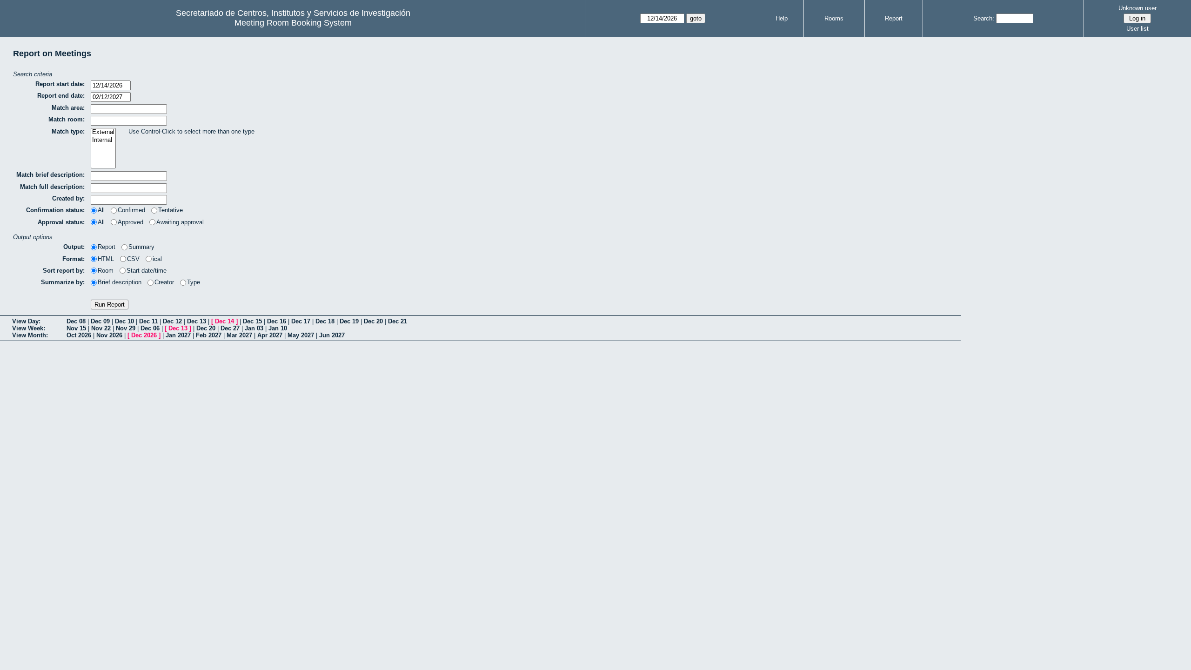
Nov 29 (125, 328)
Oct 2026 (79, 335)
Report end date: (61, 95)
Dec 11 (148, 321)
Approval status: (61, 222)
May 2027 (301, 335)
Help (782, 18)
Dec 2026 (144, 335)
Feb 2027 (208, 335)
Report (894, 18)
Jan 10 (277, 328)
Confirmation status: (55, 210)
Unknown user (1137, 8)
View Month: (30, 335)
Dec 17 (300, 321)
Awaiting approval (180, 222)
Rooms (833, 18)
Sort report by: (64, 270)
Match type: (68, 131)
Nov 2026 (109, 335)
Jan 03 (254, 328)
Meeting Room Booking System (293, 22)
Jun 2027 (332, 335)
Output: (74, 246)
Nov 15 (76, 328)
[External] (103, 132)
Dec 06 (150, 328)
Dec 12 (172, 321)
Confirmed (131, 210)
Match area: (68, 107)
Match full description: (52, 186)
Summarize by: (63, 282)
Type (193, 282)
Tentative (170, 210)
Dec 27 (230, 328)
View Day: (26, 321)
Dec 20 (373, 321)
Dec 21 (397, 321)
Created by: (68, 198)
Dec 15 (252, 321)
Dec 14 (224, 321)
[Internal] (103, 140)
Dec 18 (325, 321)
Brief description (119, 282)
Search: (983, 18)
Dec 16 (276, 321)
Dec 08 (76, 321)
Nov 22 (101, 328)
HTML (106, 258)
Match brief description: (50, 174)
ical (157, 258)
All (101, 210)
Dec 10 (124, 321)
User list (1137, 28)
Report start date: (60, 83)
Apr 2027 (269, 335)
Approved (130, 222)
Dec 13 (196, 321)
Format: (73, 258)
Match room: (66, 119)
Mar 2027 (239, 335)
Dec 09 (100, 321)
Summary (141, 246)
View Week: (28, 328)
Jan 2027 (178, 335)
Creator (164, 282)
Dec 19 (349, 321)
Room (106, 270)
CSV (133, 258)
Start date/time (147, 270)
